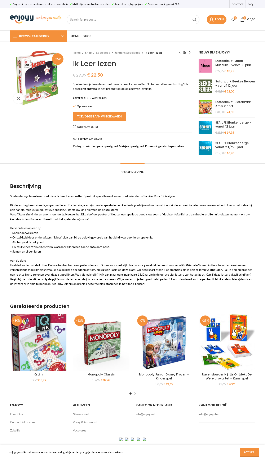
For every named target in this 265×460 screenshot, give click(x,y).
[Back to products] (184, 52)
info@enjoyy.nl (145, 414)
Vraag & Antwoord (85, 422)
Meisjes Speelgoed (131, 146)
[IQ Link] (38, 342)
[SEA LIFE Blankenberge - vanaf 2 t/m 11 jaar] (205, 148)
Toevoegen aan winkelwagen (99, 116)
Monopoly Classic (101, 374)
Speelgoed (103, 52)
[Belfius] (144, 438)
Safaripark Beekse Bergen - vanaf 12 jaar (235, 83)
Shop (88, 52)
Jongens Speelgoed (127, 52)
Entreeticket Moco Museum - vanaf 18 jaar (233, 63)
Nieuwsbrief (81, 414)
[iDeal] (121, 438)
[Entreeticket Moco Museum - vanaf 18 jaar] (205, 66)
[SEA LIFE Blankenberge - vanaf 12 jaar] (205, 128)
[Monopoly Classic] (101, 342)
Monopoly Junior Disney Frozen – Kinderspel (164, 376)
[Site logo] (36, 19)
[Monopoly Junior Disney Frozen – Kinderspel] (164, 342)
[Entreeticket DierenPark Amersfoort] (205, 107)
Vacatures (79, 430)
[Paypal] (133, 438)
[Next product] (189, 52)
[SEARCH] (194, 19)
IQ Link (38, 374)
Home (77, 52)
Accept (249, 452)
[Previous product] (179, 52)
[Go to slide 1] (130, 393)
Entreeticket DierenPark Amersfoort (233, 104)
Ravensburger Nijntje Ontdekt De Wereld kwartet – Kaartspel (227, 376)
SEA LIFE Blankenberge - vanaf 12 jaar (233, 125)
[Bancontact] (127, 438)
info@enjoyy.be (208, 414)
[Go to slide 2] (135, 393)
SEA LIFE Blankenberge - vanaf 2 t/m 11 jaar (233, 145)
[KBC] (139, 438)
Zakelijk (15, 430)
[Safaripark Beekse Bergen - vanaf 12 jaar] (205, 86)
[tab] (132, 169)
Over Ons (16, 414)
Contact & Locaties (22, 422)
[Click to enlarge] (18, 98)
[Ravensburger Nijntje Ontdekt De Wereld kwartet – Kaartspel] (227, 342)
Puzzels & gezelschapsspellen (164, 146)
